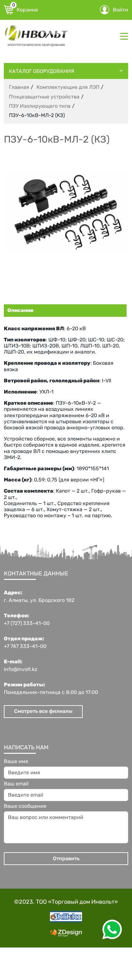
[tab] (64, 310)
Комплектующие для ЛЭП (68, 87)
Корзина (25, 9)
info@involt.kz (20, 669)
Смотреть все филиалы (43, 711)
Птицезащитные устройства (44, 97)
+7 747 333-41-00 (25, 646)
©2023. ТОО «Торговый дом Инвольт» (66, 902)
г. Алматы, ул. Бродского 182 (39, 600)
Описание (20, 310)
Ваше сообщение (25, 806)
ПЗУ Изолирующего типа (39, 106)
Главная (19, 87)
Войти (120, 10)
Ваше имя (16, 761)
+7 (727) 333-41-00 (27, 623)
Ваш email (16, 783)
